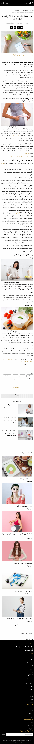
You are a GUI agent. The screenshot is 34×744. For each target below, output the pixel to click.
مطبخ (32, 669)
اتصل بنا (31, 711)
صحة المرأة (30, 379)
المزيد (16, 624)
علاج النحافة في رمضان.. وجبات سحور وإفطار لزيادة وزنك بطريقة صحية (17, 535)
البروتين (18, 213)
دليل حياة (31, 666)
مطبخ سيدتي (30, 725)
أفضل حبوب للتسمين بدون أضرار (24, 506)
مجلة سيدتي (30, 722)
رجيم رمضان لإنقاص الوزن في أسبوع (23, 591)
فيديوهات (30, 699)
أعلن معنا (31, 717)
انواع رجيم (16, 379)
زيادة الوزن (27, 153)
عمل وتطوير (30, 693)
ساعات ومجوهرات (28, 684)
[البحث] (7, 3)
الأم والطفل (30, 675)
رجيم (23, 379)
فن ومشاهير (30, 672)
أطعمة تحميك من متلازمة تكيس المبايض (18, 157)
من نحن (31, 708)
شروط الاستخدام (29, 714)
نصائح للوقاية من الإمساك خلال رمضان (22, 563)
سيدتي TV (30, 729)
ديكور (32, 696)
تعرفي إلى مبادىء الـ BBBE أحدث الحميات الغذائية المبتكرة (18, 619)
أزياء (32, 657)
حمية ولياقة (17, 10)
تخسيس (22, 376)
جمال (32, 660)
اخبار (32, 687)
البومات (31, 702)
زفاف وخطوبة (30, 678)
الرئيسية (32, 10)
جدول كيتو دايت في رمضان (25, 479)
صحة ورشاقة (25, 10)
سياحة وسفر (30, 690)
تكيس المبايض (15, 136)
